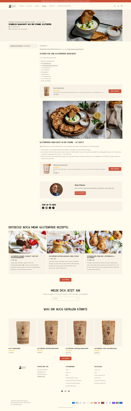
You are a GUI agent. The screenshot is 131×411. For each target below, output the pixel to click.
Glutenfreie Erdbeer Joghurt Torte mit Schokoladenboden (24, 256)
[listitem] (43, 208)
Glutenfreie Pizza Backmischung (105, 348)
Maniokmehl (47, 63)
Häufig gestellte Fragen (72, 378)
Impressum (97, 370)
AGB (95, 372)
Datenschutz (97, 378)
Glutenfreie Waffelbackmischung (77, 348)
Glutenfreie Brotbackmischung (48, 348)
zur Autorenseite (80, 193)
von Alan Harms (15, 26)
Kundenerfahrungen (71, 386)
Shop (67, 370)
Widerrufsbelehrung (99, 375)
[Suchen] (115, 6)
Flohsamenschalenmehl (60, 165)
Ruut (63, 407)
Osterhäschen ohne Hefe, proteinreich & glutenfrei (100, 256)
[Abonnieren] (77, 298)
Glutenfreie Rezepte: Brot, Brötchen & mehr (22, 22)
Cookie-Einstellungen (99, 380)
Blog (67, 375)
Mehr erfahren (115, 91)
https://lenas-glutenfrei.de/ (75, 49)
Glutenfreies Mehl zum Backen (73, 380)
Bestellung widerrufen (100, 383)
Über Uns (68, 372)
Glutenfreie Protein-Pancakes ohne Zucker (64, 256)
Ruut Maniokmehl (58, 88)
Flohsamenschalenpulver (50, 65)
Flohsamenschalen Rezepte (73, 383)
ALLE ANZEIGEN (65, 279)
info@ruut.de (41, 376)
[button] (56, 90)
